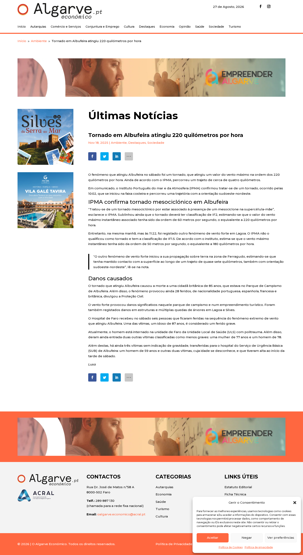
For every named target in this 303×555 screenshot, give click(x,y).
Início (22, 26)
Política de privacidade (259, 547)
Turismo (235, 26)
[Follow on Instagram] (268, 6)
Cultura (129, 26)
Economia (167, 26)
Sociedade (216, 26)
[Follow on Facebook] (260, 6)
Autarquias (38, 26)
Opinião (185, 26)
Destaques (147, 26)
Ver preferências (280, 538)
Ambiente (119, 143)
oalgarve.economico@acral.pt (121, 514)
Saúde (199, 26)
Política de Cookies (231, 547)
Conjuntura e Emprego (102, 26)
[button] (295, 503)
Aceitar (212, 538)
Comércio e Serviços (66, 26)
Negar (247, 538)
